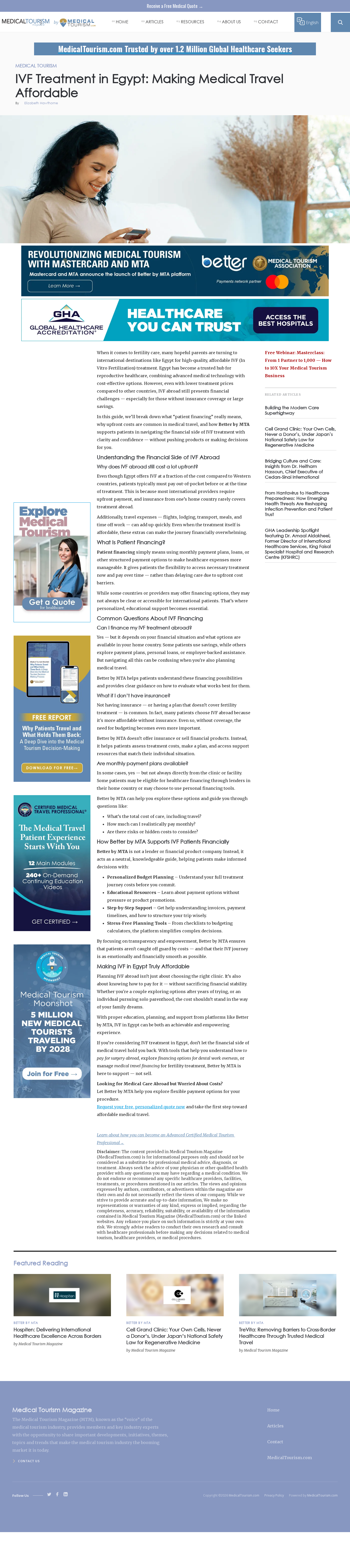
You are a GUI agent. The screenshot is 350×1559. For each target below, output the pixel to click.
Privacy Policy (274, 1495)
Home (273, 1410)
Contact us (28, 1461)
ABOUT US (231, 21)
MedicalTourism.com (289, 1457)
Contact (275, 1441)
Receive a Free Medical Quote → (175, 6)
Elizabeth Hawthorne (41, 103)
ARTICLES (154, 21)
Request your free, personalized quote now (141, 1106)
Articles (275, 1425)
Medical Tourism (335, 121)
